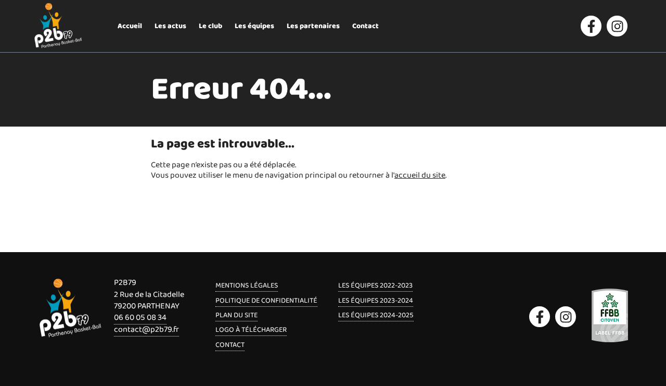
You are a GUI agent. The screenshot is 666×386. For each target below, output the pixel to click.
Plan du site (236, 315)
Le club (210, 26)
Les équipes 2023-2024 (375, 300)
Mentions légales (246, 285)
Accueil (130, 26)
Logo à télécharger (251, 329)
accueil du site (419, 175)
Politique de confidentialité (266, 300)
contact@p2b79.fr (146, 329)
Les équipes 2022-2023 (375, 285)
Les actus (170, 26)
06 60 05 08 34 (140, 317)
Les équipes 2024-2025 (376, 315)
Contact (365, 26)
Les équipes (254, 26)
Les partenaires (313, 26)
